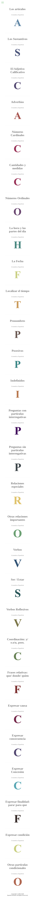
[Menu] (2, 2)
